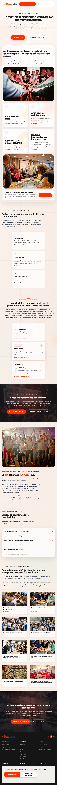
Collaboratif (23, 756)
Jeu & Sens (42, 747)
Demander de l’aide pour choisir (38, 411)
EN (54, 736)
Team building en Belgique (8, 749)
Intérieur (22, 744)
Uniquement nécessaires (29, 774)
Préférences (20, 779)
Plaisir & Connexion (44, 744)
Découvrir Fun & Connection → (22, 338)
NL (48, 736)
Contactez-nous (45, 195)
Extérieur (22, 747)
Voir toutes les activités (16, 411)
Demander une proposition (36, 37)
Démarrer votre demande (27, 3)
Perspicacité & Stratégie (45, 749)
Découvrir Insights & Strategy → (22, 376)
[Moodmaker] (10, 4)
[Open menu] (38, 4)
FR (51, 736)
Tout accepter (12, 774)
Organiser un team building (9, 747)
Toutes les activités (7, 744)
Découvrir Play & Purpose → (21, 357)
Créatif (22, 751)
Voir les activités (18, 37)
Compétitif (23, 754)
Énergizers (23, 758)
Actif (21, 749)
